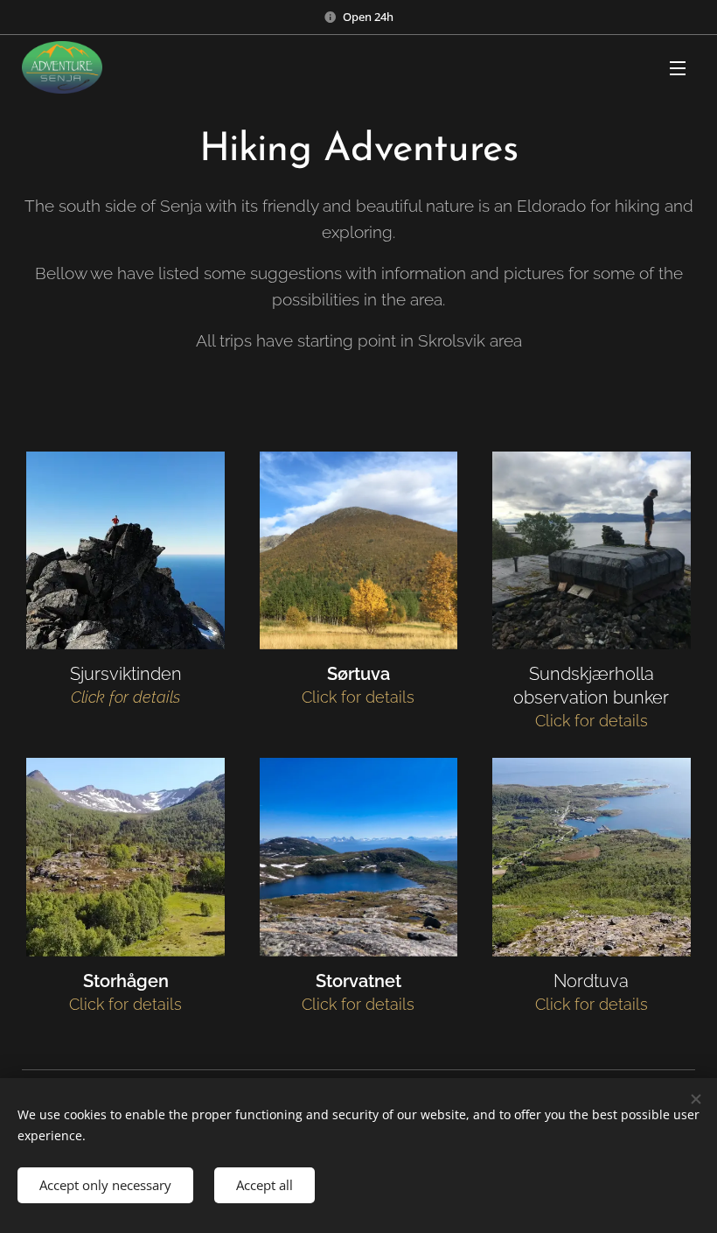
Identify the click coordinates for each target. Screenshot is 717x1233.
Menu (677, 67)
